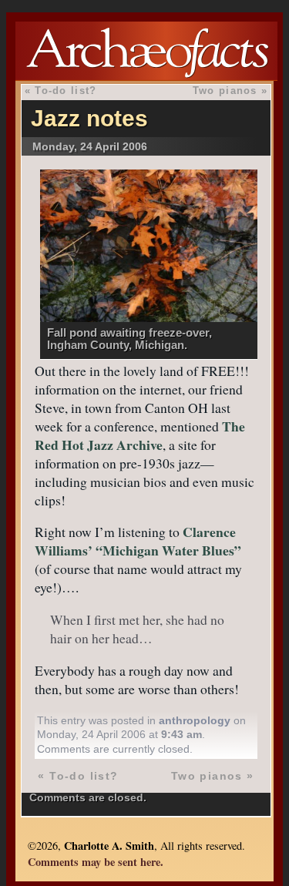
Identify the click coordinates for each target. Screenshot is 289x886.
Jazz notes (89, 118)
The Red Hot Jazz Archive (140, 435)
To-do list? (65, 90)
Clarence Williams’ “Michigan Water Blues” (138, 541)
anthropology (194, 720)
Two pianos (225, 90)
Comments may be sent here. (95, 862)
